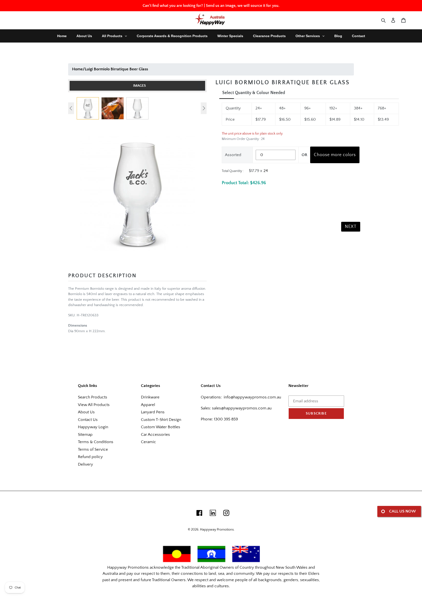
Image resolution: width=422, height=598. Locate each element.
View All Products (94, 405)
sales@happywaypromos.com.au (242, 408)
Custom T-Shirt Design (161, 419)
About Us (86, 412)
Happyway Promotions (217, 530)
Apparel (148, 405)
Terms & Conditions (95, 442)
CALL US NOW (402, 511)
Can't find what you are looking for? (173, 5)
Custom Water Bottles (160, 427)
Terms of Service (93, 449)
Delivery (85, 464)
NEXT (351, 226)
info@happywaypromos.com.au (252, 397)
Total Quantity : (232, 171)
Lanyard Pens (153, 412)
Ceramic (148, 442)
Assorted (233, 155)
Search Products (92, 397)
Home (77, 69)
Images (139, 86)
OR (304, 155)
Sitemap (85, 434)
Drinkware (150, 397)
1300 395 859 (225, 419)
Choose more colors (335, 154)
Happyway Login (93, 427)
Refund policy (90, 457)
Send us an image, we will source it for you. (242, 5)
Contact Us (88, 419)
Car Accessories (155, 434)
